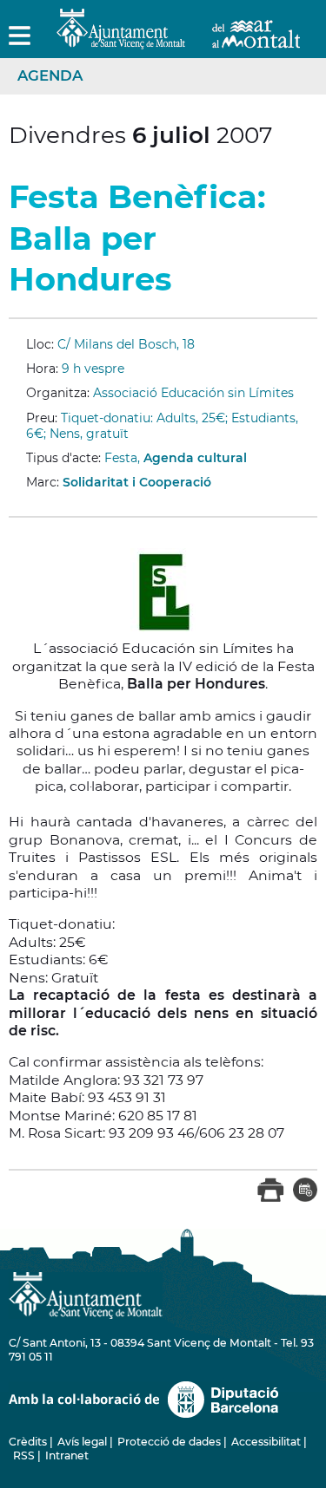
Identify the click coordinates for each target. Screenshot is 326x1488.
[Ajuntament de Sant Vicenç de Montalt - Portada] (178, 39)
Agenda (50, 75)
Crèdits (28, 1441)
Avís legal (82, 1441)
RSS (24, 1455)
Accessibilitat (266, 1441)
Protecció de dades (169, 1441)
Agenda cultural (195, 458)
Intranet (67, 1455)
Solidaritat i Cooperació (137, 482)
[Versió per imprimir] (270, 1198)
